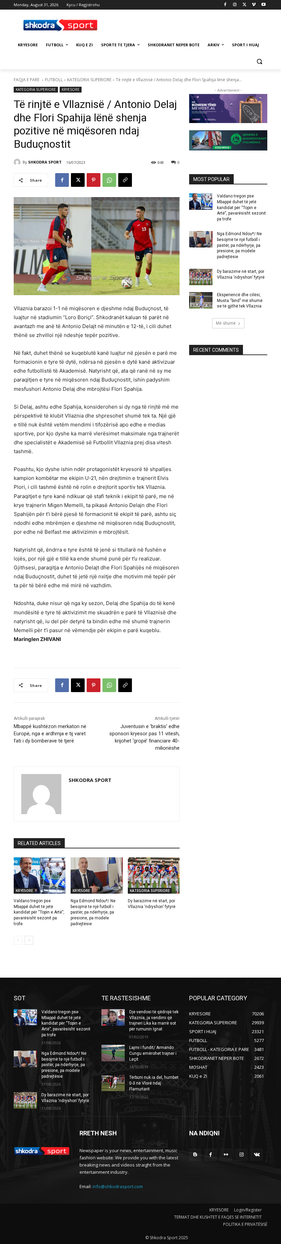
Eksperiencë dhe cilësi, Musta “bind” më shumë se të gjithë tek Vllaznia (239, 300)
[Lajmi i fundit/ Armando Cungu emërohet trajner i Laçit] (113, 1053)
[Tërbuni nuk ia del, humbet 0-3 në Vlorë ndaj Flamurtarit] (113, 1083)
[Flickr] (226, 1155)
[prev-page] (18, 940)
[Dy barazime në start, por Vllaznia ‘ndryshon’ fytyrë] (154, 875)
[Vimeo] (254, 5)
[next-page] (29, 940)
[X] (244, 5)
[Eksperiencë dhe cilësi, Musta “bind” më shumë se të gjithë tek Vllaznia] (200, 300)
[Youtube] (263, 5)
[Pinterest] (93, 180)
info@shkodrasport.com (118, 1186)
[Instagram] (235, 5)
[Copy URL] (125, 180)
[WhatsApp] (109, 180)
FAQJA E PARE (27, 80)
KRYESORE (71, 89)
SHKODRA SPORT (45, 162)
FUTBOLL (54, 80)
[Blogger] (195, 1155)
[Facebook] (225, 5)
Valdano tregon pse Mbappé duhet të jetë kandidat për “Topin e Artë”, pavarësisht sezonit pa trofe (39, 912)
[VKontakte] (257, 1155)
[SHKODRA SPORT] (18, 162)
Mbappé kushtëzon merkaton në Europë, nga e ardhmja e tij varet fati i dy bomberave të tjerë (50, 733)
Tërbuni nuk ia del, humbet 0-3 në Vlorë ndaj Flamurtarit (154, 1083)
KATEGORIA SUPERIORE (89, 80)
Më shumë (226, 323)
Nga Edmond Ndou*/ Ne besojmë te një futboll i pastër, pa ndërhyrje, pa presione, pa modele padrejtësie (93, 912)
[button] (259, 61)
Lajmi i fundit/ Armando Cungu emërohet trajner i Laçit (152, 1053)
